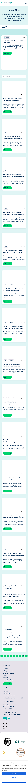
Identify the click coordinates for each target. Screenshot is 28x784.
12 (23, 656)
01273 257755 (11, 712)
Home (3, 26)
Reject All (14, 781)
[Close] (26, 762)
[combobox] (12, 76)
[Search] (24, 76)
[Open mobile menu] (25, 3)
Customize (14, 777)
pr (1, 656)
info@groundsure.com (14, 714)
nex (26, 656)
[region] (14, 772)
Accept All (14, 773)
